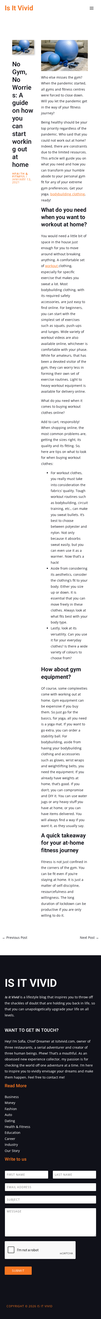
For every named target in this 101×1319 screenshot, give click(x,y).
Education (12, 1132)
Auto (8, 1114)
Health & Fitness (20, 175)
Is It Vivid (19, 8)
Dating (10, 1121)
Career (10, 1138)
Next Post (89, 937)
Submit (18, 1270)
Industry (11, 1144)
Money (10, 1102)
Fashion (11, 1109)
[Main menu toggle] (92, 8)
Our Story (12, 1150)
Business (12, 1097)
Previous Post (14, 937)
